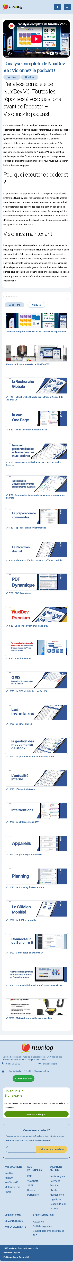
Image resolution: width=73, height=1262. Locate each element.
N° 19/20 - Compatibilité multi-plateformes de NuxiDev (33, 985)
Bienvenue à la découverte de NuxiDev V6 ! (27, 364)
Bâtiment (55, 1181)
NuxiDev (9, 1173)
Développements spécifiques (48, 1230)
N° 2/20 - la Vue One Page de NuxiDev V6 (26, 429)
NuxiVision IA (12, 1182)
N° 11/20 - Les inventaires (18, 724)
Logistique (55, 1199)
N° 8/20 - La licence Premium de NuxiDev (26, 626)
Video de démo (13, 1215)
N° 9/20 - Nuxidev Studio (18, 658)
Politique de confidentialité (16, 1257)
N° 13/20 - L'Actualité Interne (20, 789)
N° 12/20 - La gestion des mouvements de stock (29, 756)
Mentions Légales (11, 1252)
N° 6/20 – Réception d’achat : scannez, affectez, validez (34, 560)
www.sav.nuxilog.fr (35, 1114)
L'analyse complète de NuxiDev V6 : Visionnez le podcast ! (35, 331)
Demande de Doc (14, 1221)
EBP (29, 1176)
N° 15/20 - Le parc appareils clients (23, 854)
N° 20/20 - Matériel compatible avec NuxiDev (28, 1018)
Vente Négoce (57, 1176)
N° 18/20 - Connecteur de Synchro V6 (24, 952)
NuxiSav (9, 1178)
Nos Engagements (15, 1226)
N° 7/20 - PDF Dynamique (18, 593)
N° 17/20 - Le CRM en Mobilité (20, 920)
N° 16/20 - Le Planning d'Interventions (24, 887)
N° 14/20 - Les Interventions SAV (22, 822)
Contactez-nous (23, 1078)
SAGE (30, 1185)
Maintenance (57, 1194)
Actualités (38, 1221)
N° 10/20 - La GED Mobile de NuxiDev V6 (26, 691)
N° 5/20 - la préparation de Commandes (25, 527)
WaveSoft (32, 1181)
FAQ (35, 1235)
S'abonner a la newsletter (52, 1149)
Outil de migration (42, 1226)
